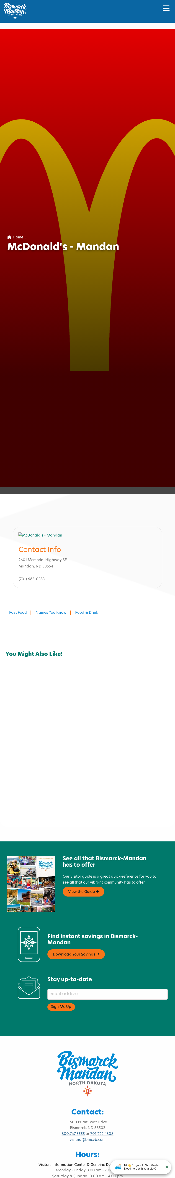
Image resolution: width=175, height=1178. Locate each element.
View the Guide (82, 892)
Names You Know (51, 613)
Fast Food (18, 613)
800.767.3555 (73, 1134)
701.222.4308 (101, 1134)
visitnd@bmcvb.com (88, 1140)
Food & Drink (86, 613)
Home (17, 237)
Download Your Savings (74, 954)
